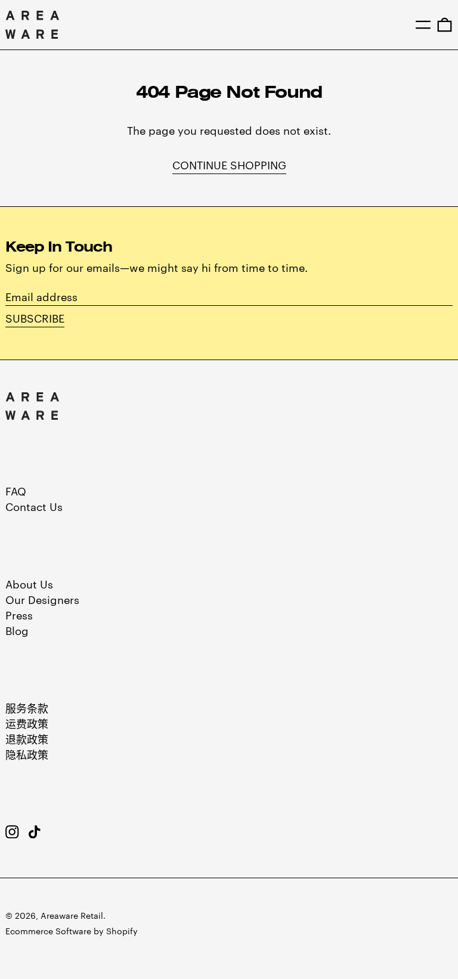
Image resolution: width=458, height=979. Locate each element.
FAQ (15, 490)
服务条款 (26, 707)
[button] (445, 24)
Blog (17, 629)
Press (19, 614)
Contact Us (34, 505)
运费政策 (26, 722)
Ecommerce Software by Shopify (71, 931)
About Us (29, 583)
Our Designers (42, 598)
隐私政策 (26, 753)
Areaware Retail (72, 915)
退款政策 (26, 738)
